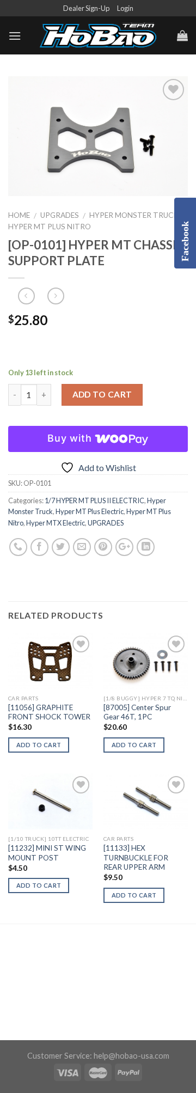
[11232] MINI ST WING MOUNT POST (47, 853)
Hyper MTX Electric (55, 522)
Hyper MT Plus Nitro (49, 226)
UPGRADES (59, 215)
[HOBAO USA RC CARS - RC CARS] (98, 36)
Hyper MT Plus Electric (90, 511)
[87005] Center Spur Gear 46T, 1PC (137, 712)
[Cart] (182, 35)
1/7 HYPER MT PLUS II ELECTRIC (94, 500)
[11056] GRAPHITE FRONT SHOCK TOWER (49, 712)
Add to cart (102, 394)
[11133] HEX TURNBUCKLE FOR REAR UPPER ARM (135, 857)
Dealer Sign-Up (86, 8)
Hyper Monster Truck (134, 215)
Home (19, 215)
